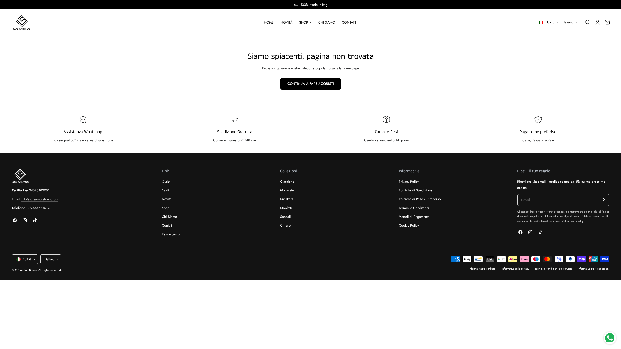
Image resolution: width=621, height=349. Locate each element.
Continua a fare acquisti (310, 83)
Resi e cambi (171, 234)
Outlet (166, 181)
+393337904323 (38, 208)
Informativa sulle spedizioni (593, 268)
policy (580, 221)
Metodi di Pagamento (414, 216)
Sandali (285, 216)
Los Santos (30, 270)
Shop (165, 208)
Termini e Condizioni (414, 208)
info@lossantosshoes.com (39, 199)
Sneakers (286, 199)
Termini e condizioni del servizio (553, 268)
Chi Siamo (169, 216)
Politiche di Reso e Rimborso (420, 199)
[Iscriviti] (603, 199)
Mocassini (287, 190)
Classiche (287, 181)
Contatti (167, 225)
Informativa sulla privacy (515, 268)
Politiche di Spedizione (415, 190)
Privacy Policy (409, 181)
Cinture (285, 225)
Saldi (165, 190)
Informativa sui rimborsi (482, 268)
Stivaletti (286, 208)
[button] (587, 22)
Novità (166, 199)
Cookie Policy (409, 225)
